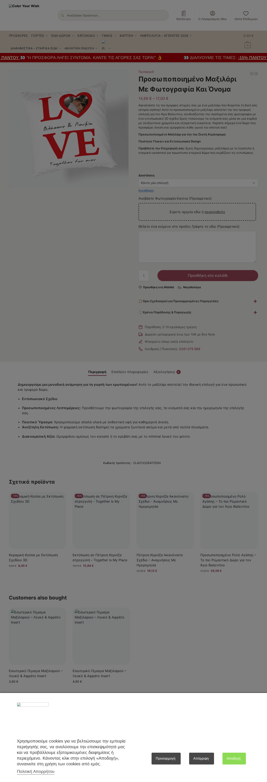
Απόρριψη (201, 758)
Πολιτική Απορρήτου (35, 771)
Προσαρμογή (165, 758)
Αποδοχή (234, 758)
